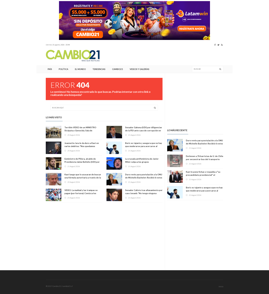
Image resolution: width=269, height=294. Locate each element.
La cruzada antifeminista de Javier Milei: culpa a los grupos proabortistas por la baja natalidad (142, 162)
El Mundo (80, 69)
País (50, 69)
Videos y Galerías (139, 69)
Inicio (221, 286)
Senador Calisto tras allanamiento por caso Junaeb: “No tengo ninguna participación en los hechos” (144, 193)
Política (63, 69)
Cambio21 (117, 69)
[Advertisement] (25, 47)
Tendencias (98, 69)
